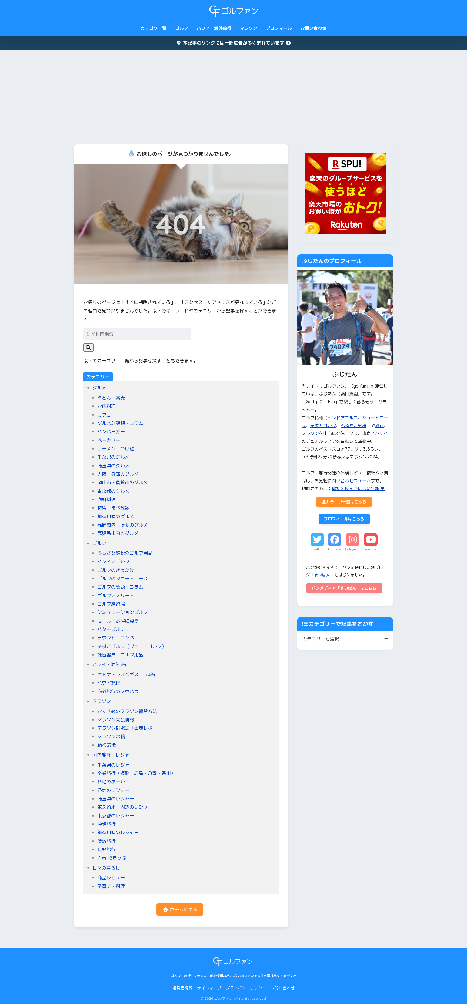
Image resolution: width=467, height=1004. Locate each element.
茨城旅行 (106, 841)
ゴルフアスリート (115, 595)
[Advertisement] (233, 97)
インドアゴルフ (113, 561)
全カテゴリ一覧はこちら (344, 502)
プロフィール (279, 28)
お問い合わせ (313, 28)
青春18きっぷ (111, 858)
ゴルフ (181, 28)
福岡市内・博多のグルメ (122, 525)
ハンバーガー (111, 431)
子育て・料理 (111, 886)
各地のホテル (111, 781)
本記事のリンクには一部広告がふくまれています (233, 43)
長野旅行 (106, 849)
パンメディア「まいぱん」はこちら (344, 588)
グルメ (99, 388)
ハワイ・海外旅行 (214, 28)
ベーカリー (108, 440)
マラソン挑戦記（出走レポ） (127, 728)
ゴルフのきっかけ (115, 570)
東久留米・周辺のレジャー (124, 807)
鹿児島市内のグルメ (118, 533)
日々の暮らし (106, 868)
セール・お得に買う (118, 621)
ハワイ (381, 433)
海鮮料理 (106, 499)
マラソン (248, 28)
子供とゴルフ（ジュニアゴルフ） (131, 646)
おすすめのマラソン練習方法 (127, 711)
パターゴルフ (111, 629)
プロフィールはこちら (344, 519)
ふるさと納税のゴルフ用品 (124, 553)
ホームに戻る (182, 909)
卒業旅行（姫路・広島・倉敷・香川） (136, 773)
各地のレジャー (113, 790)
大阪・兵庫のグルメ (118, 474)
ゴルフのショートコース (122, 578)
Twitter (317, 549)
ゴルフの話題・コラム (120, 587)
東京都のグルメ (113, 491)
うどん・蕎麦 (111, 398)
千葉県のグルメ (113, 457)
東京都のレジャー (115, 816)
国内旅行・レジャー (113, 755)
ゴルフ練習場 (111, 604)
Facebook (334, 549)
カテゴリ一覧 (153, 28)
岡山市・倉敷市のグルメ (122, 482)
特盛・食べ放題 (113, 508)
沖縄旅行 (106, 824)
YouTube (371, 549)
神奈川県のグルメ (115, 516)
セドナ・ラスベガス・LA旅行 (127, 674)
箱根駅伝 (106, 745)
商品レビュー (111, 877)
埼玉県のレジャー (115, 798)
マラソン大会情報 (115, 719)
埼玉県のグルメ (113, 466)
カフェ (104, 415)
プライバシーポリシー (246, 988)
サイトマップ (209, 988)
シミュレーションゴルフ (122, 612)
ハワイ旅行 (108, 683)
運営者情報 (182, 988)
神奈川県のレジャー (118, 832)
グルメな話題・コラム (120, 423)
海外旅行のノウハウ (118, 691)
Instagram (352, 549)
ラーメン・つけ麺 (115, 448)
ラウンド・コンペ (115, 638)
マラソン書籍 (111, 736)
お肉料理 (106, 406)
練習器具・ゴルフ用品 (120, 655)
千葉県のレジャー (115, 765)
